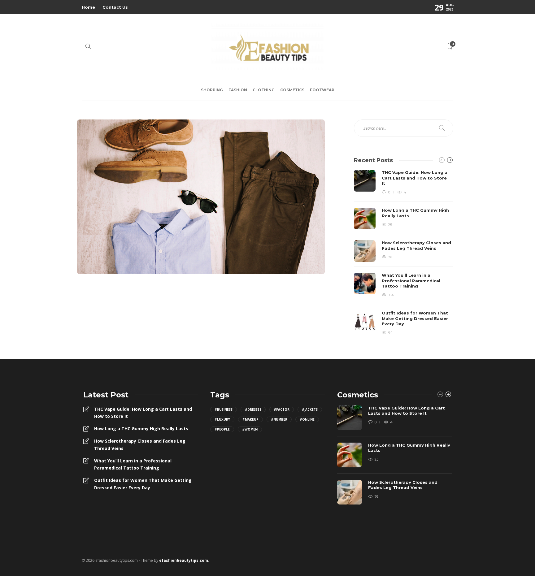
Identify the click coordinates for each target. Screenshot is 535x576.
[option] (403, 253)
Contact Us (115, 7)
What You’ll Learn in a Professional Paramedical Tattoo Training (133, 464)
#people (222, 429)
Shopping (212, 90)
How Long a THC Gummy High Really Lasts (141, 428)
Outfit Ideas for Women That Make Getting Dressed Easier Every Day (143, 484)
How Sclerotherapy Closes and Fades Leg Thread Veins (139, 444)
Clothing (264, 90)
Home (88, 7)
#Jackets (310, 409)
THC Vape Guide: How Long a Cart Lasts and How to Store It (143, 412)
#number (279, 419)
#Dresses (253, 409)
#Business (224, 409)
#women (250, 429)
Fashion (237, 90)
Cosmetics (292, 90)
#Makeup (250, 419)
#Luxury (222, 419)
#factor (281, 409)
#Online (307, 419)
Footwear (322, 90)
